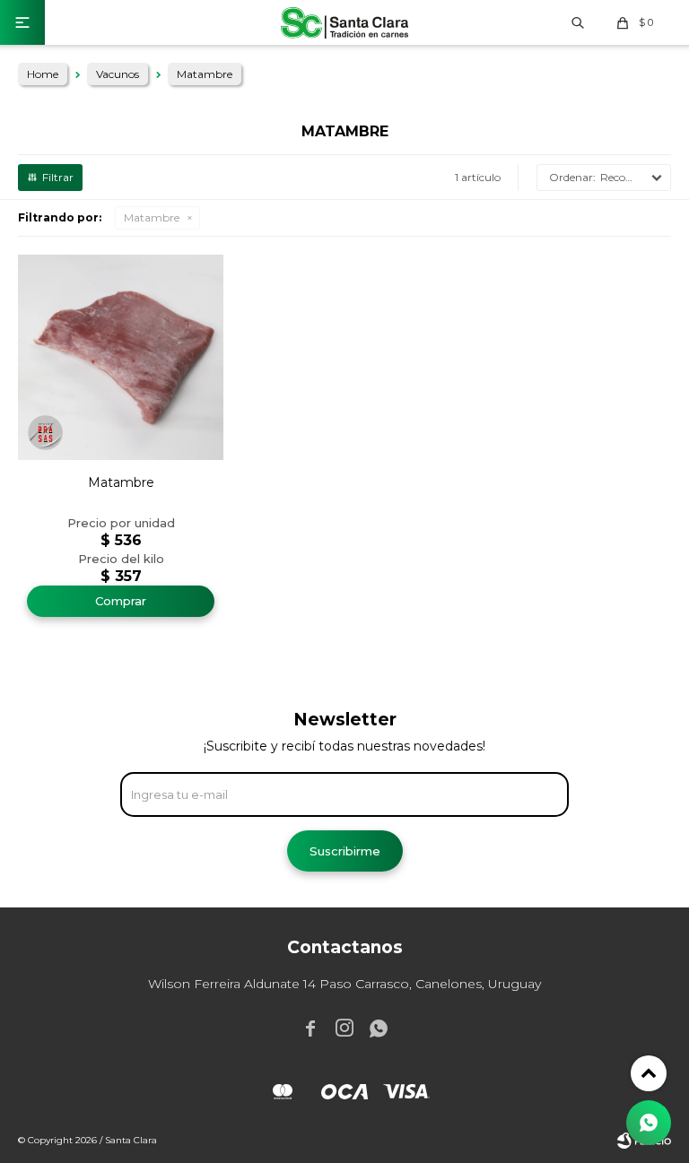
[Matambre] (120, 357)
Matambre (151, 217)
